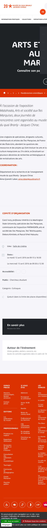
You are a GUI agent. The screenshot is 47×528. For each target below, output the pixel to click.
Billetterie (43, 30)
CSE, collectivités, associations (25, 425)
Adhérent (24, 393)
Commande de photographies (9, 470)
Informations (43, 38)
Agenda (43, 46)
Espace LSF (38, 505)
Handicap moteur (7, 505)
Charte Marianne (7, 477)
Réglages (6, 525)
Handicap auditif (22, 505)
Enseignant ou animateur (26, 398)
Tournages (7, 465)
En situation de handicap (25, 432)
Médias (43, 54)
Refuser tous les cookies (35, 521)
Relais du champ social (25, 413)
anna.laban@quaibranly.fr (29, 179)
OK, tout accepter (11, 521)
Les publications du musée (8, 418)
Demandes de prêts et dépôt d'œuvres (7, 447)
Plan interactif (43, 62)
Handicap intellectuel (30, 505)
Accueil (4, 93)
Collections (26, 19)
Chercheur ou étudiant (26, 438)
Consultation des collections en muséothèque (8, 458)
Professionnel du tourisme (26, 419)
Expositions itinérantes (8, 440)
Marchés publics (7, 483)
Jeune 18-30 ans (25, 403)
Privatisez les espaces (8, 434)
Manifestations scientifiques (32, 93)
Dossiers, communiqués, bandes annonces (9, 395)
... (11, 93)
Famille (23, 408)
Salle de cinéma (20, 246)
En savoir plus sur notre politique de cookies (29, 525)
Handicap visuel (14, 505)
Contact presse (6, 403)
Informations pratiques (10, 19)
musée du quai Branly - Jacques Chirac (20, 6)
